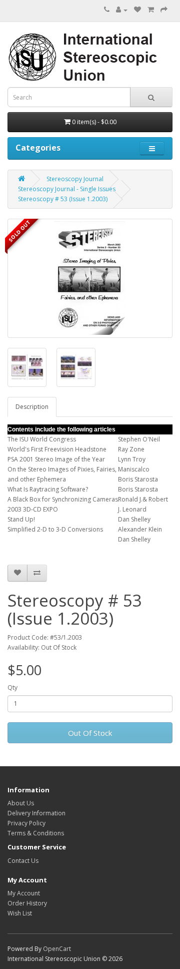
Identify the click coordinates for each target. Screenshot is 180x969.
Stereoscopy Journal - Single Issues (67, 189)
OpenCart (57, 948)
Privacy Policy (27, 823)
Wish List (20, 913)
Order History (27, 903)
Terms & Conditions (36, 833)
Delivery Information (37, 813)
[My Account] (122, 10)
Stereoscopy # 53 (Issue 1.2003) (63, 199)
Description (32, 406)
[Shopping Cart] (151, 10)
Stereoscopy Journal (75, 179)
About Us (21, 803)
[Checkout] (164, 10)
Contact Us (23, 860)
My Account (24, 893)
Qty (13, 687)
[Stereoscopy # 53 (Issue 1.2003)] (90, 278)
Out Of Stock (90, 733)
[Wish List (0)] (137, 10)
